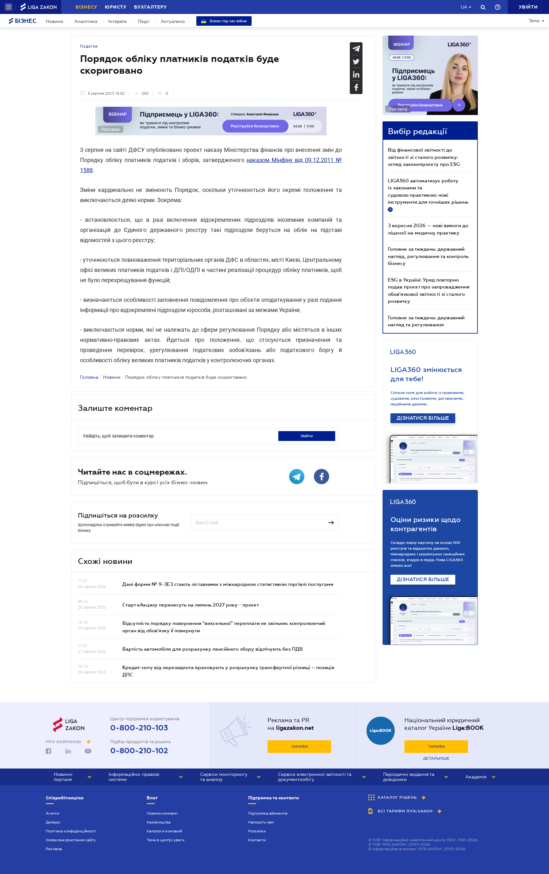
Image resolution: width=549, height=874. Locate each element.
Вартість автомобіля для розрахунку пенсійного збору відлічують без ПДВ (212, 649)
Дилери (53, 822)
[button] (8, 7)
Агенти (52, 813)
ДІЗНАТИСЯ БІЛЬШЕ (423, 418)
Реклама (54, 849)
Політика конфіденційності (71, 831)
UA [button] (464, 7)
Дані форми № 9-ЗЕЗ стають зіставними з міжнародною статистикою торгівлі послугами (227, 584)
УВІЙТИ (307, 436)
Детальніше (436, 758)
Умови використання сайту (71, 840)
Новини (54, 21)
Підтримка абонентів (268, 813)
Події (144, 21)
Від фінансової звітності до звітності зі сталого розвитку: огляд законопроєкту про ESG (424, 157)
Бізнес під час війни (228, 21)
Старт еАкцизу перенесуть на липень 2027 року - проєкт (190, 604)
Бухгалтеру (150, 7)
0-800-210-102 (139, 751)
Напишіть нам (261, 822)
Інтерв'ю (117, 21)
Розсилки (257, 831)
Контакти (257, 840)
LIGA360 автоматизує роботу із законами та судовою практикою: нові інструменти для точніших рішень (428, 194)
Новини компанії (162, 813)
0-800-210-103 (139, 728)
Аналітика (85, 21)
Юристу (115, 7)
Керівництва (159, 822)
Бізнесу (86, 7)
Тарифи (299, 746)
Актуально (173, 21)
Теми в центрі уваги (165, 840)
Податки (89, 46)
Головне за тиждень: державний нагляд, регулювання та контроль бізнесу (428, 256)
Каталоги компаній (164, 831)
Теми (534, 20)
